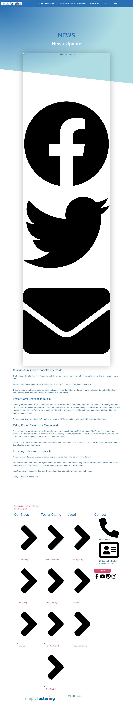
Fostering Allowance (78, 3)
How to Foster (64, 3)
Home (41, 3)
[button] (66, 144)
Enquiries (113, 3)
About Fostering (51, 3)
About (105, 3)
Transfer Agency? (95, 3)
